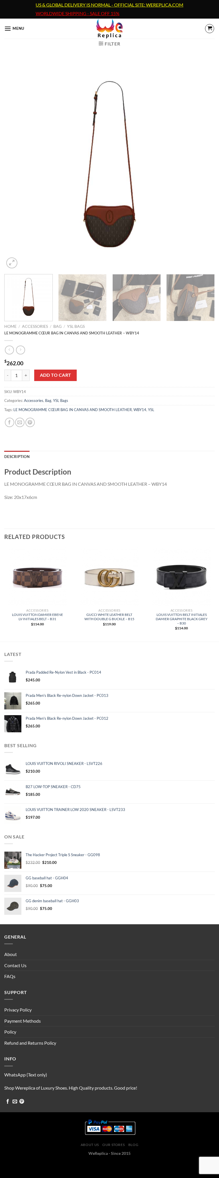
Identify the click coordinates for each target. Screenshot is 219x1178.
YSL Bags (76, 326)
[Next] (203, 164)
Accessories (35, 326)
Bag (57, 326)
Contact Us (15, 965)
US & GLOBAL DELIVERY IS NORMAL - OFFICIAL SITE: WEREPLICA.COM (109, 4)
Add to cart (55, 375)
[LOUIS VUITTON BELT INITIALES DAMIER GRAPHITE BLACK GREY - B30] (181, 576)
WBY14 (139, 409)
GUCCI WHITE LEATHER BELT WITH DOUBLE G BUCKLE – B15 (109, 617)
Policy (10, 1031)
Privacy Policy (18, 1009)
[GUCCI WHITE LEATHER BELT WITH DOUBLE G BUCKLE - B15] (109, 576)
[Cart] (209, 28)
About (10, 954)
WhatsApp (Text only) (25, 1074)
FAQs (9, 976)
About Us (90, 1145)
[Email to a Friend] (20, 422)
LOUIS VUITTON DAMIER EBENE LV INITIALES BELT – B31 (37, 617)
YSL (151, 409)
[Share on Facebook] (9, 422)
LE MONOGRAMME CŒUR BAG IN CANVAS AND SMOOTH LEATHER (72, 409)
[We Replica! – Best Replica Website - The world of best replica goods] (109, 29)
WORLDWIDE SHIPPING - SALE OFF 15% (77, 13)
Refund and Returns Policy (30, 1043)
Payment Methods (22, 1021)
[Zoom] (11, 263)
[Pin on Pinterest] (30, 422)
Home (10, 326)
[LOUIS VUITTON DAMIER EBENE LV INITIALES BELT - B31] (37, 576)
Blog (133, 1145)
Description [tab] (17, 456)
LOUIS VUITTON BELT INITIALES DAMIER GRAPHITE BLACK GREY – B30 (182, 619)
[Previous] (16, 164)
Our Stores (113, 1145)
